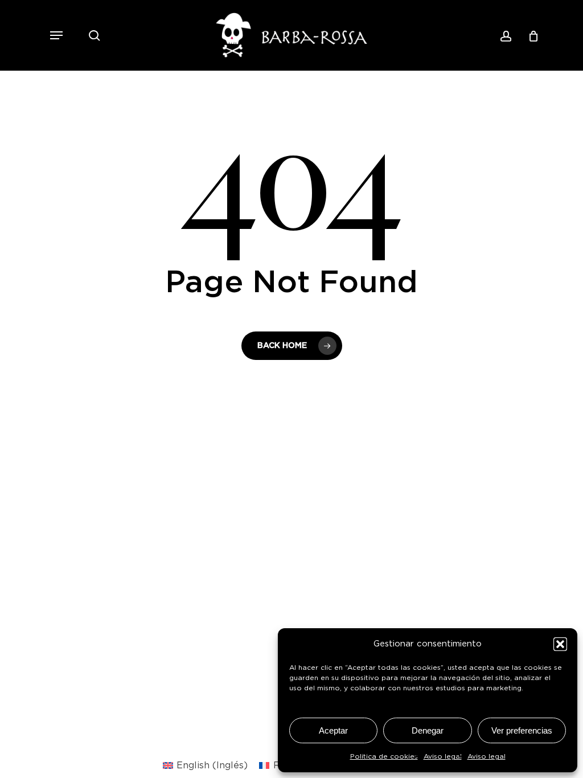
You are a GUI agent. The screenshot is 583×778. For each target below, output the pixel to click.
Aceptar (333, 730)
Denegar (428, 730)
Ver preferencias (521, 730)
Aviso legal (443, 756)
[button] (560, 644)
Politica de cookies (384, 756)
